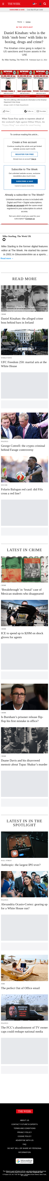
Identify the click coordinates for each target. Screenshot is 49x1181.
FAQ (24, 1144)
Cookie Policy (24, 1136)
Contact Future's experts (24, 1124)
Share (7, 111)
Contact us (30, 219)
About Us (24, 1120)
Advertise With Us (24, 1140)
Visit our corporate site (34, 1172)
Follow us (30, 111)
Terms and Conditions (24, 1128)
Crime (28, 22)
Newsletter (43, 111)
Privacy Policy (24, 1132)
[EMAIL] (5, 239)
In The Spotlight (24, 27)
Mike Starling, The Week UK (16, 60)
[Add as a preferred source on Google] (24, 1161)
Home (19, 22)
